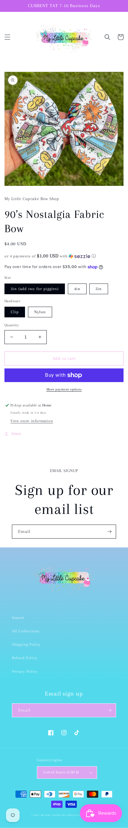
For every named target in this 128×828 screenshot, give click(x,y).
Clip (15, 312)
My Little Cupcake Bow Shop (57, 815)
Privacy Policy (25, 671)
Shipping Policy (26, 644)
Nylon (40, 312)
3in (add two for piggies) (35, 288)
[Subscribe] (109, 532)
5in (99, 288)
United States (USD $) (61, 772)
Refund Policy (24, 658)
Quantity (11, 325)
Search (18, 617)
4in (77, 288)
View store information (31, 421)
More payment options (64, 389)
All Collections (26, 631)
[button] (7, 37)
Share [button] (16, 433)
